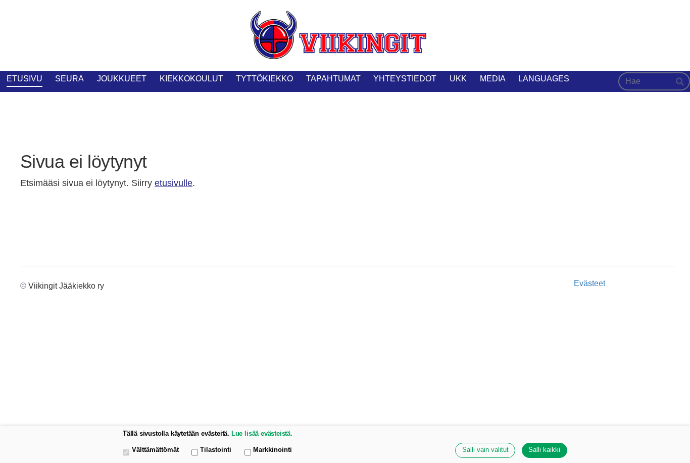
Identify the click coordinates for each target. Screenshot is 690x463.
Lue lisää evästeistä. (261, 433)
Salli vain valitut (485, 449)
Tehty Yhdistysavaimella (642, 283)
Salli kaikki (544, 449)
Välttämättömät (155, 449)
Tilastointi (215, 449)
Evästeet (589, 284)
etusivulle (173, 183)
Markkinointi (272, 449)
